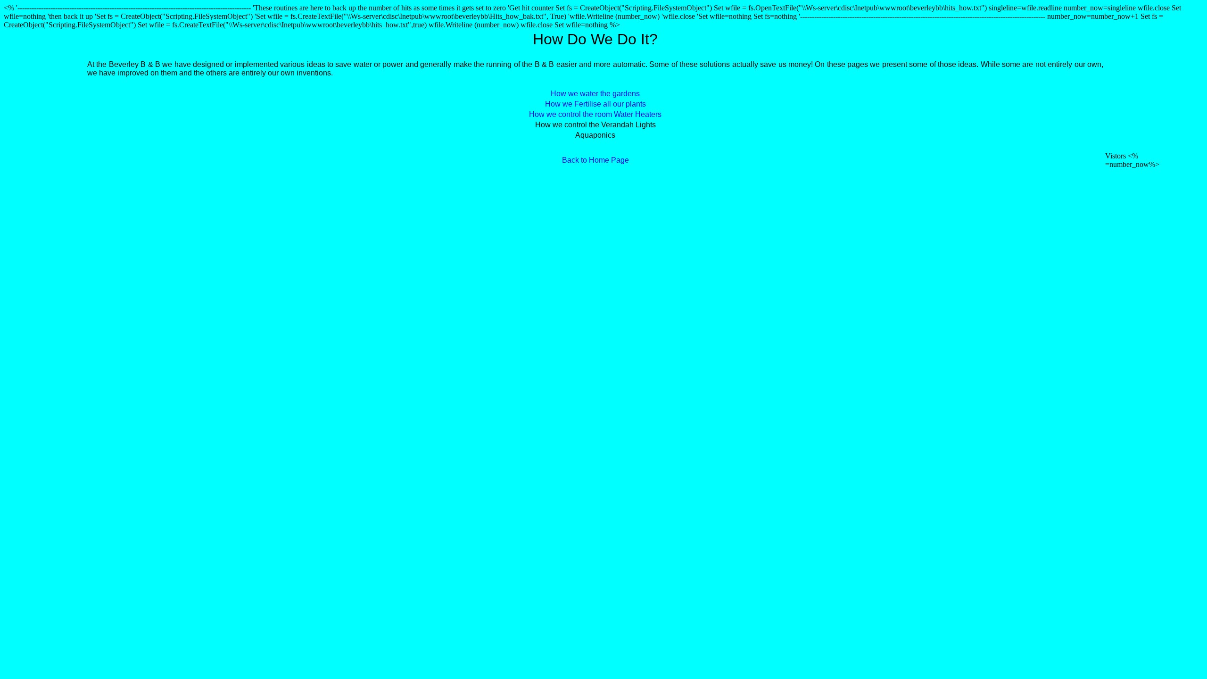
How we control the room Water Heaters (595, 114)
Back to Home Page (595, 160)
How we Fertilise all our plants (595, 104)
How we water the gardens (595, 94)
